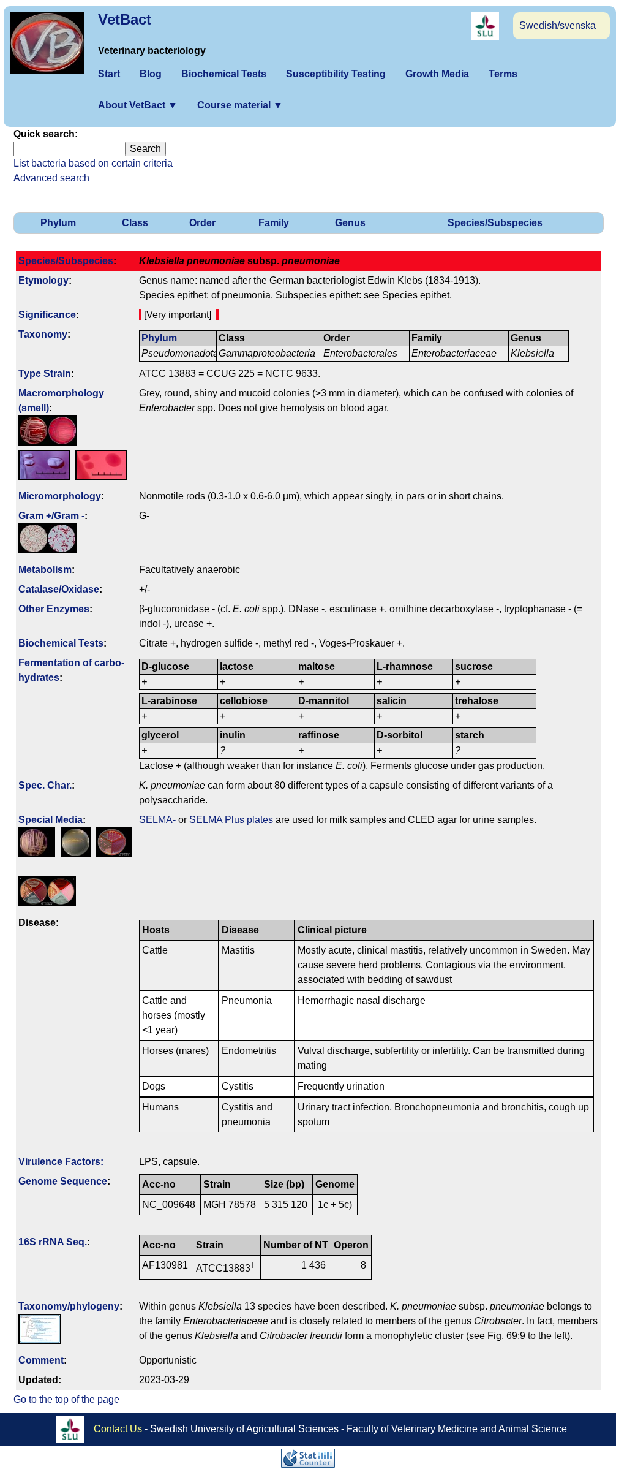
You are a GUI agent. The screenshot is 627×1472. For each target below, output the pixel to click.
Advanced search (51, 178)
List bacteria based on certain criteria (93, 163)
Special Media (50, 819)
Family (273, 223)
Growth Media (437, 74)
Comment (41, 1360)
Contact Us (118, 1428)
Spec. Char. (45, 785)
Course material (240, 105)
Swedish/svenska (557, 25)
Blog (151, 74)
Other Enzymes (53, 609)
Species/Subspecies (495, 223)
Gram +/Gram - (51, 515)
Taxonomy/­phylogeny (68, 1306)
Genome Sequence (62, 1181)
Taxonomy (42, 334)
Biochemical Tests (223, 74)
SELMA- (157, 819)
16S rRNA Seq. (52, 1242)
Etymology (43, 280)
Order (202, 223)
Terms (503, 74)
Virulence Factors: (60, 1161)
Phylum (58, 223)
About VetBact (138, 105)
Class (135, 223)
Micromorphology (59, 496)
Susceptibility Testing (336, 74)
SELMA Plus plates (231, 819)
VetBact (124, 19)
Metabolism (45, 569)
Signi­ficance (47, 314)
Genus (350, 223)
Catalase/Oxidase (58, 589)
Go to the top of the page (66, 1399)
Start (109, 74)
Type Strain (44, 373)
